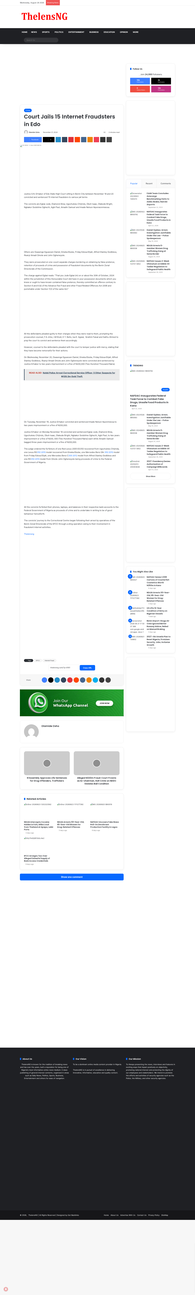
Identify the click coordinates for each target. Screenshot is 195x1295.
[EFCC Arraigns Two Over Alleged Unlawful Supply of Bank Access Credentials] (38, 845)
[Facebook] (44, 680)
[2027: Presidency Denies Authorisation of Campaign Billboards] (137, 465)
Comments (166, 183)
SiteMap (164, 1215)
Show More (150, 476)
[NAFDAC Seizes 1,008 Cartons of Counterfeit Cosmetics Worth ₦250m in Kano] (137, 581)
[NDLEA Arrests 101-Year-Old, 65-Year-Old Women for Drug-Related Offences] (71, 811)
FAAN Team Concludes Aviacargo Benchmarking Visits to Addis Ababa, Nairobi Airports (158, 199)
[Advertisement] (97, 53)
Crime (27, 110)
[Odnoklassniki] (90, 139)
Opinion (124, 32)
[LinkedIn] (58, 139)
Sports (45, 32)
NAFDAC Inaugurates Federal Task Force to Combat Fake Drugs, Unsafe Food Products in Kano (159, 217)
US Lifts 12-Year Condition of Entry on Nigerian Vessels (157, 611)
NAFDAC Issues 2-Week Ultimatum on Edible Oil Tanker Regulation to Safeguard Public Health (158, 265)
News (34, 32)
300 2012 (72, 455)
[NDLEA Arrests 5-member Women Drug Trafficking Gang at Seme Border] (137, 249)
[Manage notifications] (6, 1289)
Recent (149, 183)
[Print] (109, 139)
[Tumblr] (64, 139)
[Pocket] (96, 139)
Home (24, 32)
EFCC (38, 660)
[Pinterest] (71, 139)
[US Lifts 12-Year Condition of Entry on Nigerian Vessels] (137, 612)
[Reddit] (77, 139)
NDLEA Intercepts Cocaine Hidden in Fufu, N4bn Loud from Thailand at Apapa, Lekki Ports (38, 826)
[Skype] (95, 680)
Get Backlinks (73, 1215)
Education (109, 32)
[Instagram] (47, 1083)
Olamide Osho (34, 132)
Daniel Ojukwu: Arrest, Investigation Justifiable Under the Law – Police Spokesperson (159, 234)
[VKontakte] (83, 139)
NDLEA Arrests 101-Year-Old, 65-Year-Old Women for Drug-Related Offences (70, 824)
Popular (134, 183)
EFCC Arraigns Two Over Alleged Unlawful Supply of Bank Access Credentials (37, 858)
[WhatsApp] (50, 1083)
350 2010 (41, 452)
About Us (114, 1215)
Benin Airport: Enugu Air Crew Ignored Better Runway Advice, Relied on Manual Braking (158, 625)
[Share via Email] (102, 139)
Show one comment (72, 877)
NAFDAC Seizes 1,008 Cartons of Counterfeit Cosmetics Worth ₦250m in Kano (158, 581)
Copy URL (87, 668)
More (135, 32)
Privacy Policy (153, 1215)
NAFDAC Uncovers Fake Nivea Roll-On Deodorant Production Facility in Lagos (104, 824)
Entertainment (76, 32)
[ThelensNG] (44, 17)
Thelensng (29, 534)
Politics (59, 32)
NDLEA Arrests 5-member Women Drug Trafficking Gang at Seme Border (157, 249)
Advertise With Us (127, 1215)
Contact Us (141, 1215)
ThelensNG (33, 1215)
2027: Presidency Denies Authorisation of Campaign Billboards (158, 464)
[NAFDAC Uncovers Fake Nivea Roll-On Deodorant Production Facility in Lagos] (105, 811)
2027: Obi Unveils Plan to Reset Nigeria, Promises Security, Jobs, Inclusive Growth (159, 640)
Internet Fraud (49, 660)
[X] (50, 680)
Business (94, 32)
